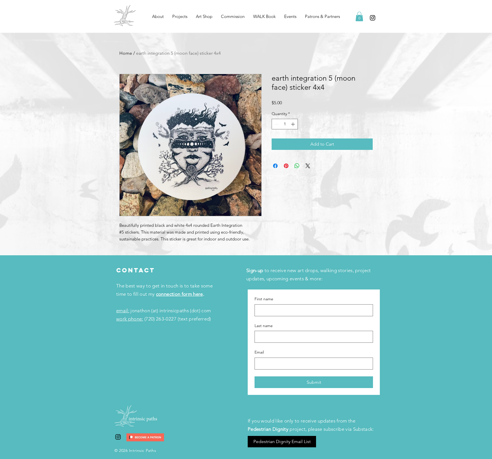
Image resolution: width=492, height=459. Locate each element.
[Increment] (293, 124)
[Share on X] (307, 165)
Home (125, 53)
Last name (264, 325)
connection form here (179, 294)
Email (259, 352)
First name (264, 298)
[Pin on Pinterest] (286, 165)
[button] (180, 16)
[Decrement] (276, 124)
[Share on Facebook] (275, 165)
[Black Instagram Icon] (372, 17)
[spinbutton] (285, 124)
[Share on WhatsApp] (297, 165)
